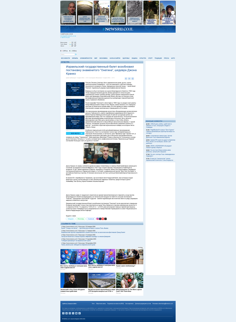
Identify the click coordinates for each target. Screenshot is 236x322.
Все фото (75, 133)
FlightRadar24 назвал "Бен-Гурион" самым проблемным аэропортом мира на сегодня (160, 131)
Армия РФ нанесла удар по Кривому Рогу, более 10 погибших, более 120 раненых (160, 141)
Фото (173, 58)
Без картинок (129, 303)
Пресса (166, 58)
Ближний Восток (86, 58)
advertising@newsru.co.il (165, 303)
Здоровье (126, 58)
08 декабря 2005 (91, 243)
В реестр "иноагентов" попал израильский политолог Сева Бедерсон (159, 159)
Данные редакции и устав (143, 303)
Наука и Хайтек (115, 58)
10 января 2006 (90, 235)
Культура (143, 58)
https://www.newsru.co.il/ (70, 226)
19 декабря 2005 (91, 239)
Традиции (158, 58)
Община (134, 58)
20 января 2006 (90, 226)
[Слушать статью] (134, 78)
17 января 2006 (90, 230)
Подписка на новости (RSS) (115, 303)
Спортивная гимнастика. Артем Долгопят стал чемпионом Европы (159, 136)
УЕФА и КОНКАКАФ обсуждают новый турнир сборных (159, 146)
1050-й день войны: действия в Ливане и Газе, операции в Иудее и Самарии (159, 125)
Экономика (103, 58)
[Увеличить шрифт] (129, 78)
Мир (95, 58)
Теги (93, 303)
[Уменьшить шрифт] (126, 78)
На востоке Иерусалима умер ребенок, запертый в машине (158, 151)
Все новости (65, 58)
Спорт (150, 58)
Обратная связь (101, 303)
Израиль (75, 58)
